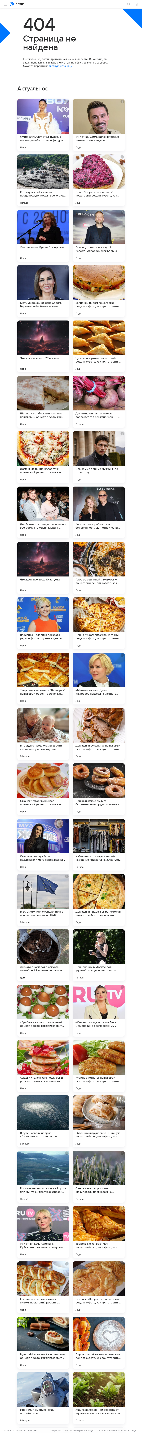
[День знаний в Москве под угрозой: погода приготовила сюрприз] (99, 955)
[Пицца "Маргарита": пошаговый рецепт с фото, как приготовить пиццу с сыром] (99, 623)
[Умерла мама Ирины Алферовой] (43, 236)
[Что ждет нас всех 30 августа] (43, 568)
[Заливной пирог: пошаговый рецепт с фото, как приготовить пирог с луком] (99, 291)
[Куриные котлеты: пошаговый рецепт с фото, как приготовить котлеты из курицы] (99, 1066)
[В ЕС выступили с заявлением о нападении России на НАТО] (43, 900)
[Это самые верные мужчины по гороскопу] (99, 457)
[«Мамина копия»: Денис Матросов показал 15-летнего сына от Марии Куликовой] (99, 678)
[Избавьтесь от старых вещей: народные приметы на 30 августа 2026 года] (99, 845)
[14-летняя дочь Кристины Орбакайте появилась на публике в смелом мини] (43, 1232)
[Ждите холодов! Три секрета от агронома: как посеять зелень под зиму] (99, 1398)
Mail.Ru (7, 1430)
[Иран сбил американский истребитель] (43, 1398)
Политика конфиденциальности (113, 1430)
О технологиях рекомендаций (79, 1430)
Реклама (32, 1430)
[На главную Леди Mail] (19, 4)
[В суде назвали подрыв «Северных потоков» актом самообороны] (43, 1121)
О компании (19, 1430)
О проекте (56, 1430)
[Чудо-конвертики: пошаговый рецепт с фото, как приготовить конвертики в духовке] (99, 346)
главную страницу (60, 66)
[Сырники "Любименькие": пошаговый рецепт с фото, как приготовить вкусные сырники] (43, 789)
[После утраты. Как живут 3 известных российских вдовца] (99, 236)
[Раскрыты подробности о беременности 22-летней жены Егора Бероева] (99, 512)
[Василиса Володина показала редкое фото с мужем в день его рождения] (43, 623)
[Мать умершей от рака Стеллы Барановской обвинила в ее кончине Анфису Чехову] (43, 291)
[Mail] (12, 4)
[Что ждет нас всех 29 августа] (43, 346)
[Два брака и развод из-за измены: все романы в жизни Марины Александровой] (43, 512)
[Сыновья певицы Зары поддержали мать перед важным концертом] (43, 845)
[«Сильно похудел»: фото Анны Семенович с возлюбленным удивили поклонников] (99, 1011)
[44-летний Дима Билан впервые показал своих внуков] (99, 125)
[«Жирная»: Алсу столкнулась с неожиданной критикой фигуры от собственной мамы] (43, 125)
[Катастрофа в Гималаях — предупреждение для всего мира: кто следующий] (43, 180)
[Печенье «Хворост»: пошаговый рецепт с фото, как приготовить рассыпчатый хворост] (99, 1287)
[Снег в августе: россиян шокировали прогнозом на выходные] (99, 1177)
